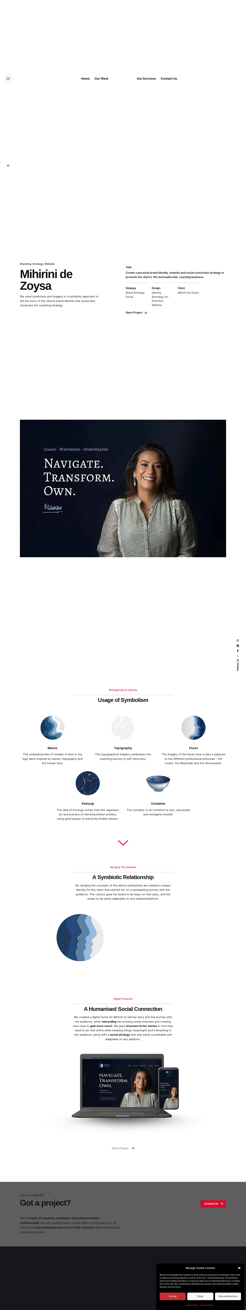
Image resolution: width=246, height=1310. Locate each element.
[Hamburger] (8, 78)
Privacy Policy (207, 1305)
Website (50, 263)
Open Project (134, 312)
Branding (25, 263)
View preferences (227, 1296)
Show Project (120, 1148)
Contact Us (211, 1203)
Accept (173, 1296)
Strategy (37, 263)
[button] (239, 1268)
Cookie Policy (191, 1305)
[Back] (8, 165)
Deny (200, 1296)
